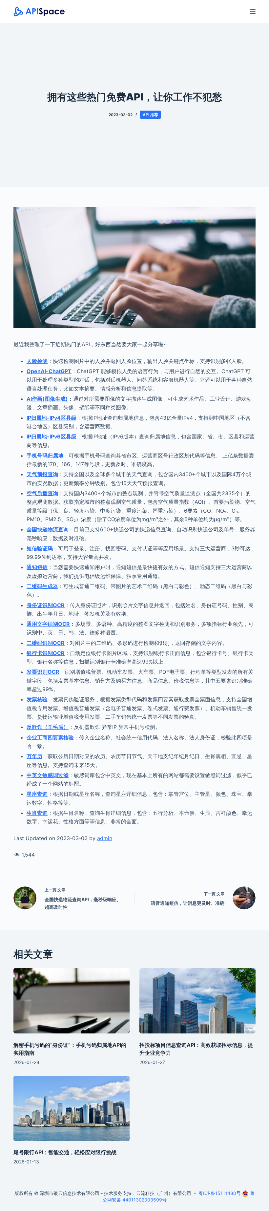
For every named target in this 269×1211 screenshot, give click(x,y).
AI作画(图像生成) (47, 398)
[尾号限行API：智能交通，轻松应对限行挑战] (71, 1108)
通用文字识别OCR (48, 624)
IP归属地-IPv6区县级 (51, 436)
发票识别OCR (43, 672)
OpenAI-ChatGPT (49, 371)
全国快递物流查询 (48, 529)
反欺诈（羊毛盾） (48, 727)
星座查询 (37, 794)
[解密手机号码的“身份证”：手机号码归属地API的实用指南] (71, 1000)
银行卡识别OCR (46, 653)
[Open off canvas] (253, 11)
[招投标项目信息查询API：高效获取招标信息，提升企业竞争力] (197, 1000)
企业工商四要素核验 (50, 737)
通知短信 (37, 567)
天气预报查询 (42, 474)
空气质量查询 (42, 493)
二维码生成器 (42, 586)
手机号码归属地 (45, 455)
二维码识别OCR (46, 643)
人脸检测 (37, 361)
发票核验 (37, 699)
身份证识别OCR (46, 605)
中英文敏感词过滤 (48, 775)
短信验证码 (40, 548)
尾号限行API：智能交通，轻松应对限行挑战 (64, 1152)
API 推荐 (150, 114)
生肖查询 (37, 813)
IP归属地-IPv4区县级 (51, 417)
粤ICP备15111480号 (219, 1193)
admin (104, 838)
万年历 (34, 756)
